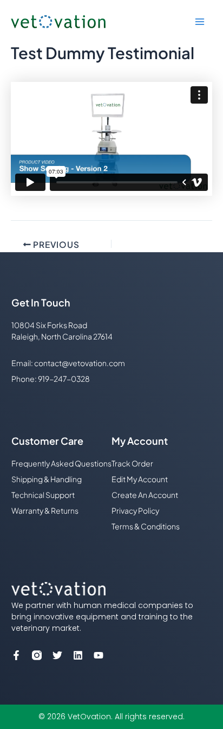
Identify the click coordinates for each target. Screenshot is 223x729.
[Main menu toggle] (199, 21)
